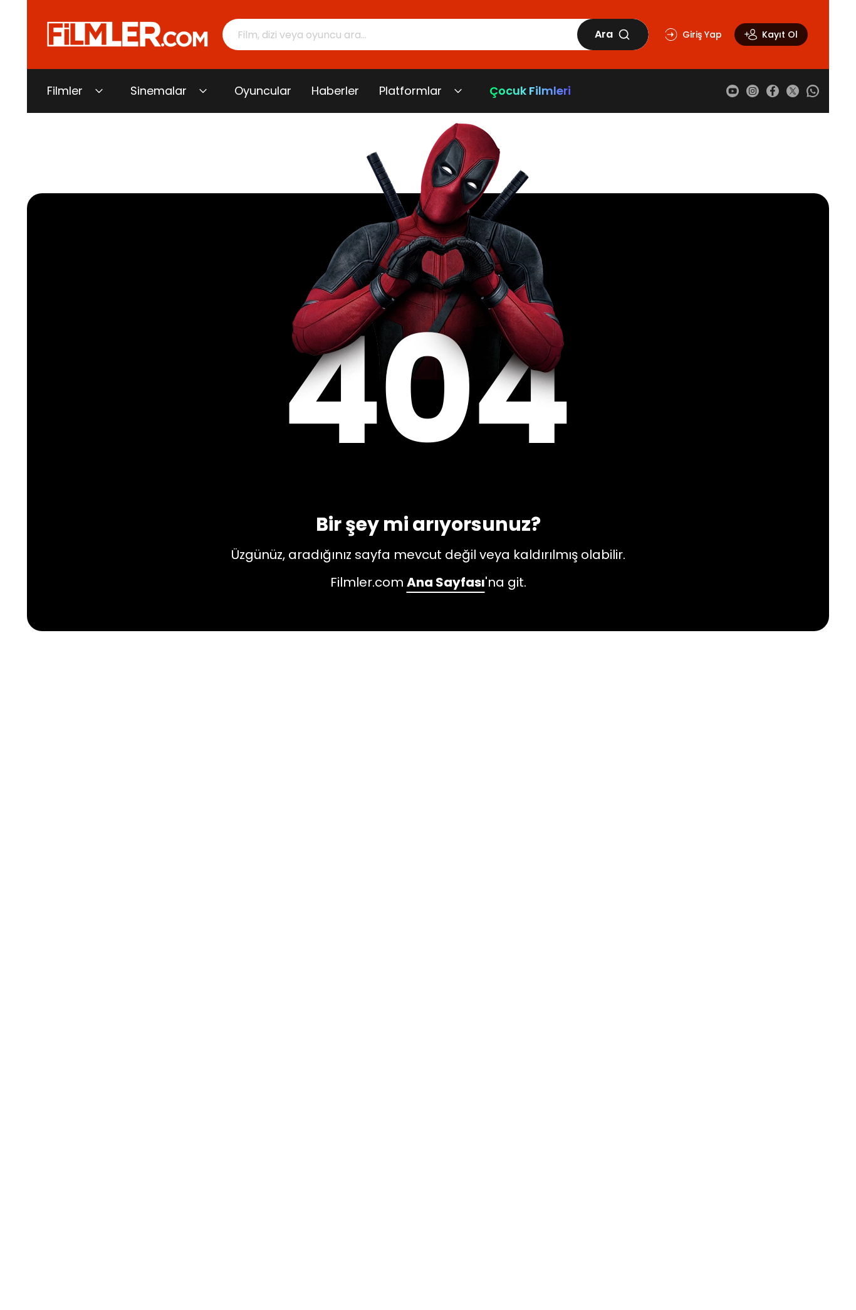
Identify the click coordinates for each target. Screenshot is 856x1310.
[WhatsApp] (812, 91)
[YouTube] (732, 91)
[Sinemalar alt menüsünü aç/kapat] (203, 91)
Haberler (335, 91)
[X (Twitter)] (792, 91)
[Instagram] (752, 91)
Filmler (65, 91)
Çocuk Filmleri (530, 91)
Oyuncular (262, 91)
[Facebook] (772, 91)
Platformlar (410, 91)
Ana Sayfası (446, 582)
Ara (604, 34)
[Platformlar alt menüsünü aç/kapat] (458, 91)
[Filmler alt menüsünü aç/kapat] (99, 91)
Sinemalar (158, 91)
